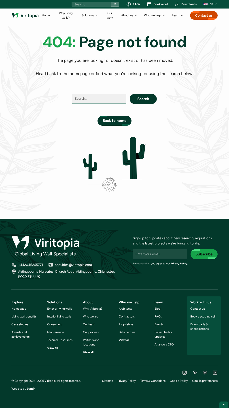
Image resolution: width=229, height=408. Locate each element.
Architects (125, 308)
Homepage (18, 308)
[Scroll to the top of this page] (223, 405)
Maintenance (55, 332)
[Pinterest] (194, 372)
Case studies (19, 324)
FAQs (158, 316)
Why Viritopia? (92, 308)
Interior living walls (59, 316)
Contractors (127, 316)
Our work (110, 15)
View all (52, 348)
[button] (210, 4)
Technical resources (59, 340)
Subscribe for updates (163, 334)
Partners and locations (91, 342)
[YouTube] (205, 372)
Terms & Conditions (152, 380)
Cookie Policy (179, 380)
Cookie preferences (205, 380)
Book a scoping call (203, 316)
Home (46, 15)
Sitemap (107, 380)
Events (159, 324)
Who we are (90, 316)
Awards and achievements (20, 334)
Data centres (127, 332)
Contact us (203, 15)
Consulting (54, 324)
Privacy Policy (179, 263)
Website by (23, 388)
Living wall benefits (23, 316)
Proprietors (126, 324)
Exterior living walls (59, 308)
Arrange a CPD (164, 344)
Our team (89, 324)
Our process (91, 332)
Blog (158, 308)
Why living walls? (66, 15)
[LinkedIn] (215, 372)
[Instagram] (184, 372)
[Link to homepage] (24, 15)
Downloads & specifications (199, 326)
